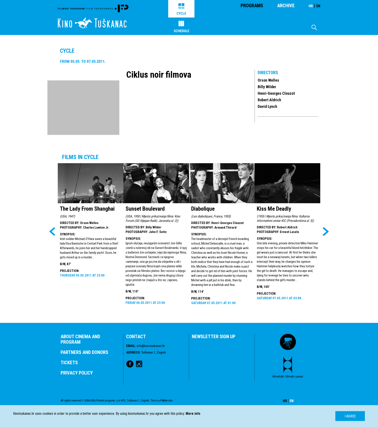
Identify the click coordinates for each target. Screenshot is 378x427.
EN (318, 6)
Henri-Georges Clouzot (276, 93)
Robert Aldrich (269, 100)
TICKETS (69, 362)
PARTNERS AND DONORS (84, 352)
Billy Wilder (267, 86)
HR (311, 6)
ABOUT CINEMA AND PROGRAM (80, 339)
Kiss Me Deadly (274, 208)
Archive (286, 5)
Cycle (181, 13)
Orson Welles (268, 80)
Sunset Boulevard (145, 208)
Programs (252, 5)
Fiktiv (164, 400)
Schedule (181, 31)
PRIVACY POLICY (77, 373)
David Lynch (267, 106)
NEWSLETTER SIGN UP (213, 336)
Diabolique (203, 208)
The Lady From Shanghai (87, 208)
